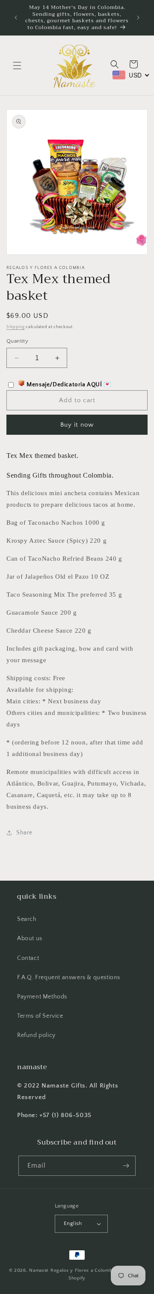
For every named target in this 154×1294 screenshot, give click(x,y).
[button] (17, 65)
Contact (28, 958)
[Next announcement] (138, 17)
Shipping (15, 327)
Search (27, 919)
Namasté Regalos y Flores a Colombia (73, 1270)
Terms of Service (40, 1016)
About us (29, 938)
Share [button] (24, 832)
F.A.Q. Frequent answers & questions (68, 977)
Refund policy (36, 1035)
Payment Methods (42, 996)
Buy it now (77, 424)
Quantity (17, 341)
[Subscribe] (125, 1166)
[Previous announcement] (15, 17)
